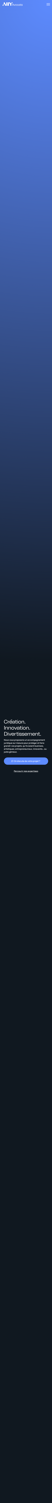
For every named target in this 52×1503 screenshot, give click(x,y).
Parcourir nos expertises (26, 771)
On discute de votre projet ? (27, 761)
